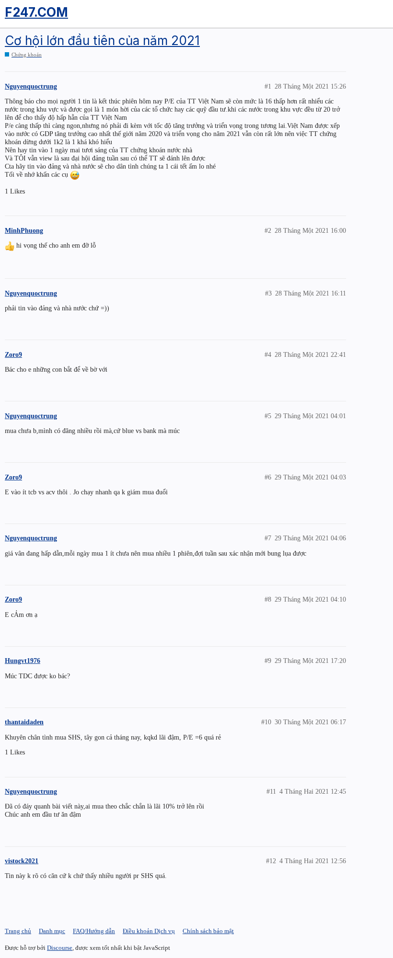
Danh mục (52, 931)
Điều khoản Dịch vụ (149, 931)
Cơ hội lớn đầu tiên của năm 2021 (102, 40)
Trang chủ (18, 931)
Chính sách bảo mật (208, 931)
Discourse (59, 947)
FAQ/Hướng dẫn (94, 931)
